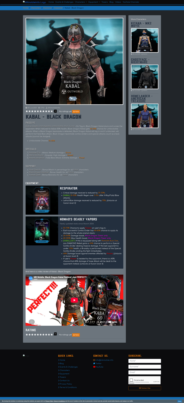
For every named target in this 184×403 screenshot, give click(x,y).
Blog (111, 2)
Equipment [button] (93, 2)
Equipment (64, 374)
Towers (105, 2)
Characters (64, 370)
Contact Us (64, 381)
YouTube (99, 367)
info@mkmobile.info (104, 360)
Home (51, 2)
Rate (77, 111)
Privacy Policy (49, 401)
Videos (118, 2)
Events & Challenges (64, 2)
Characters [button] (80, 2)
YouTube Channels (131, 2)
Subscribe (145, 388)
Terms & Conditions (59, 401)
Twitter (99, 364)
